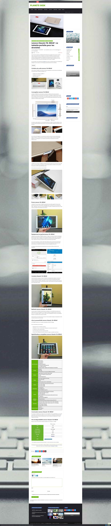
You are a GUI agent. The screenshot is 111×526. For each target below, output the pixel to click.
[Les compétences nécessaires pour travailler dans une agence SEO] (60, 517)
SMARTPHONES (40, 9)
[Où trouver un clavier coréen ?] (50, 517)
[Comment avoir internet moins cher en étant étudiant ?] (50, 514)
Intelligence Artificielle (70, 56)
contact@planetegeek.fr (48, 523)
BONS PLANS (55, 9)
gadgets (68, 60)
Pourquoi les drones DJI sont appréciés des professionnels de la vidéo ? (57, 465)
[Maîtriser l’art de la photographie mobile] (55, 510)
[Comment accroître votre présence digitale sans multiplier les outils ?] (50, 510)
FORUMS (59, 9)
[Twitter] (73, 2)
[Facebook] (72, 2)
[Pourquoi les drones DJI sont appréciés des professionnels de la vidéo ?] (57, 460)
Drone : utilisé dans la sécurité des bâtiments (35, 464)
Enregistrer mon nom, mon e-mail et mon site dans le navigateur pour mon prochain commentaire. (45, 494)
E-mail (32, 491)
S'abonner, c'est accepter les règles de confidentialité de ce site (72, 110)
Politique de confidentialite (56, 523)
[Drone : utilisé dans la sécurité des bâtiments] (36, 460)
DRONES (35, 9)
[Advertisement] (73, 21)
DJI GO (44, 61)
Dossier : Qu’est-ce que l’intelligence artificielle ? (72, 41)
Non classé (68, 57)
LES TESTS (50, 9)
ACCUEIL (32, 9)
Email (67, 106)
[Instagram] (77, 2)
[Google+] (71, 2)
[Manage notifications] (109, 524)
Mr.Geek (34, 52)
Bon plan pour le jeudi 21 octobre (71, 75)
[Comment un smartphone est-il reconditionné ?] (55, 517)
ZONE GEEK (45, 9)
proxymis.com (66, 523)
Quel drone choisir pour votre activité (46, 464)
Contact (63, 9)
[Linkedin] (75, 2)
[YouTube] (76, 2)
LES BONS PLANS (69, 49)
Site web (48, 491)
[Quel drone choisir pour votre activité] (47, 460)
